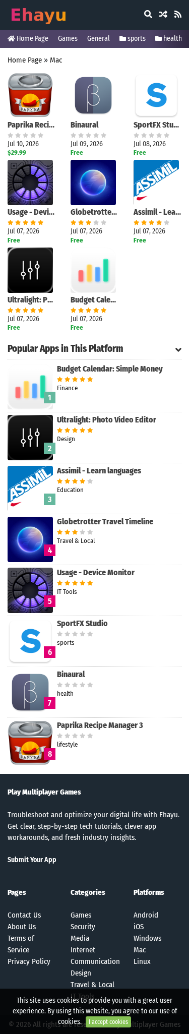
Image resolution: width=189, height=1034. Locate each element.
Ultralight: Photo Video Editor (31, 300)
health (172, 38)
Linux (142, 961)
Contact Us (24, 915)
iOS (139, 926)
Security (83, 926)
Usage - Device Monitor (31, 212)
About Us (22, 926)
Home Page (31, 38)
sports (136, 38)
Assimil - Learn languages (157, 212)
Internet (83, 949)
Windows (147, 938)
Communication (95, 961)
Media (80, 938)
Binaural (84, 125)
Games (68, 38)
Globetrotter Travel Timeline (94, 212)
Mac (56, 60)
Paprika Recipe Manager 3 (31, 125)
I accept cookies (108, 1021)
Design (81, 973)
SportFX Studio (157, 125)
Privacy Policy (29, 961)
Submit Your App (32, 860)
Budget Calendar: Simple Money (94, 300)
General (98, 38)
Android (146, 915)
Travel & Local (92, 984)
